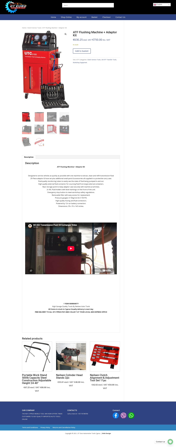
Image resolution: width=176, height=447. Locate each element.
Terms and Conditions (30, 427)
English (159, 4)
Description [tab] (29, 157)
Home (53, 17)
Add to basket (82, 51)
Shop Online (66, 17)
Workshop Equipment (80, 62)
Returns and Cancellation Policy (64, 427)
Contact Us (120, 17)
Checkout (106, 17)
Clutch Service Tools (34, 28)
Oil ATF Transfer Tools (108, 60)
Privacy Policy (45, 427)
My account (81, 17)
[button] (65, 34)
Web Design (106, 433)
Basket (94, 17)
